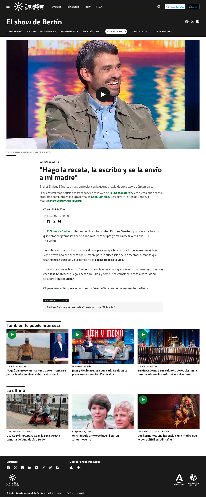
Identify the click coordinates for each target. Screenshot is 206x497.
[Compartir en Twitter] (54, 221)
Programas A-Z (48, 31)
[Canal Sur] (29, 6)
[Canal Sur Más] (175, 6)
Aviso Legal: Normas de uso (53, 493)
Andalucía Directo (92, 31)
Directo (31, 31)
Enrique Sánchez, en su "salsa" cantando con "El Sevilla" (81, 307)
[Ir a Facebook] (187, 21)
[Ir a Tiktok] (44, 467)
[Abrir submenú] (77, 31)
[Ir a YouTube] (37, 467)
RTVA (98, 6)
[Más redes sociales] (65, 221)
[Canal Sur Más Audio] (194, 6)
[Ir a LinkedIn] (30, 467)
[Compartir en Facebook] (49, 221)
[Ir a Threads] (51, 467)
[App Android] (79, 467)
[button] (103, 94)
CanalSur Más (15, 31)
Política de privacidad (76, 493)
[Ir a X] (192, 21)
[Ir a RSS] (58, 467)
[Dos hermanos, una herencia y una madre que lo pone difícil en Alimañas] (169, 411)
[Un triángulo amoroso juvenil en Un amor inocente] (103, 411)
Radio (87, 6)
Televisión (72, 6)
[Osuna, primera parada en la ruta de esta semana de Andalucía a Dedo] (37, 411)
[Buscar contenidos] (159, 7)
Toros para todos (164, 31)
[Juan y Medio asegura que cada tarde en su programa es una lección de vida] (103, 346)
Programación (68, 31)
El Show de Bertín (116, 31)
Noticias (56, 6)
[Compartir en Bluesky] (59, 221)
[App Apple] (72, 467)
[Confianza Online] (193, 480)
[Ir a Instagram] (198, 21)
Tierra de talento (140, 31)
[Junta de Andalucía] (179, 480)
